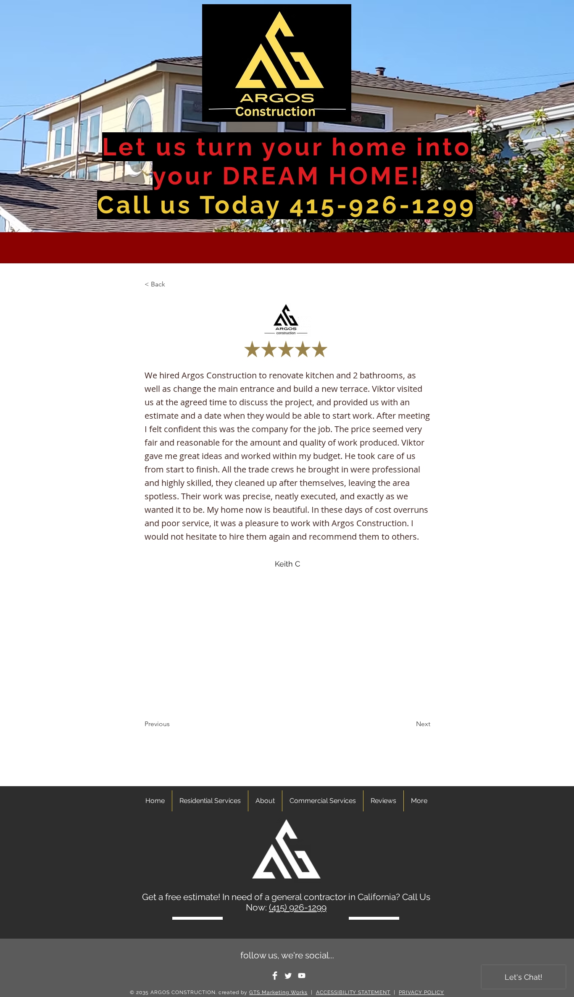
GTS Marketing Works (278, 992)
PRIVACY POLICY (421, 992)
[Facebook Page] (275, 975)
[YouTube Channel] (302, 975)
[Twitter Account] (288, 975)
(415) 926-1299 (297, 907)
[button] (172, 284)
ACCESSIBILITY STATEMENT (353, 992)
